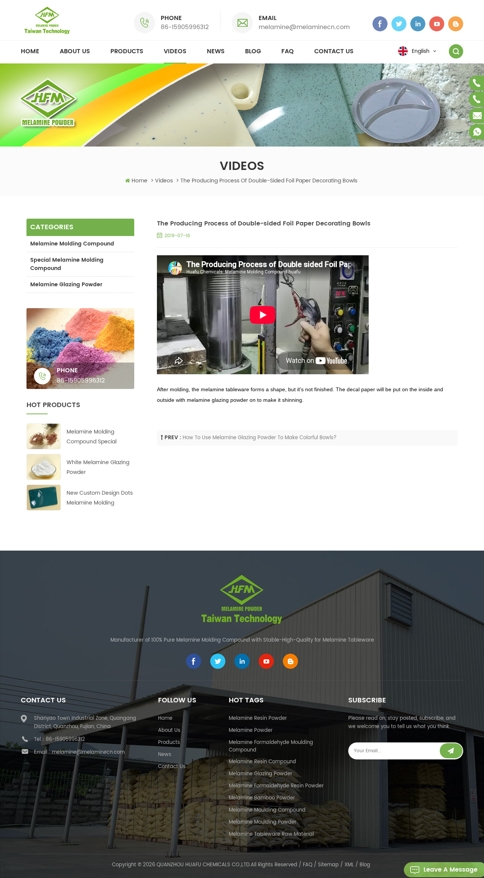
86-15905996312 (185, 27)
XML (349, 865)
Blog (253, 51)
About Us (169, 730)
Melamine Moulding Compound (267, 810)
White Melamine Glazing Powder (98, 467)
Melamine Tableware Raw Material (271, 834)
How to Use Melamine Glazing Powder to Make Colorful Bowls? (260, 438)
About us (75, 51)
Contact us (334, 51)
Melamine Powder (251, 730)
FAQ (287, 51)
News (216, 51)
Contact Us (172, 767)
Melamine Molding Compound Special (91, 436)
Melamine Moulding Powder (262, 822)
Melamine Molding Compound (72, 243)
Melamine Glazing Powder (66, 284)
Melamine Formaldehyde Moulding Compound (271, 746)
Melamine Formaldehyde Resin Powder (276, 786)
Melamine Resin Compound (262, 762)
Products (126, 51)
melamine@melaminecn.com (304, 27)
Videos (175, 51)
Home (30, 51)
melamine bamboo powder (262, 798)
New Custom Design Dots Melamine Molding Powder (100, 498)
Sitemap (328, 865)
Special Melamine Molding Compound (67, 264)
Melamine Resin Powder (258, 718)
